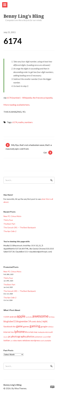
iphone (19, 331)
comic (33, 321)
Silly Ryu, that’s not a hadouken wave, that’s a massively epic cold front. (29, 147)
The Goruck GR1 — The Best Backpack (20, 227)
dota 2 (39, 321)
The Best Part (9, 224)
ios (12, 332)
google (44, 326)
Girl (45, 152)
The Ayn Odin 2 (10, 231)
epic (45, 321)
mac (35, 332)
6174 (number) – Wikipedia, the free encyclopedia (29, 97)
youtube (47, 340)
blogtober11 (10, 321)
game (19, 326)
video (15, 341)
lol (29, 332)
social (45, 337)
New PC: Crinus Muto (12, 216)
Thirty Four (8, 220)
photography (18, 336)
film (14, 327)
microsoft (49, 332)
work (42, 341)
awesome (40, 316)
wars (20, 340)
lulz (31, 332)
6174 (13, 41)
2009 (7, 317)
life (26, 332)
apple (21, 316)
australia (29, 317)
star (49, 336)
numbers (29, 122)
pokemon (38, 337)
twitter (7, 340)
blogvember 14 (23, 321)
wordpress (35, 340)
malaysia (41, 332)
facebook (8, 326)
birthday (51, 317)
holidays (50, 327)
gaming (35, 326)
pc (9, 336)
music (6, 337)
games (26, 326)
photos (30, 336)
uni (11, 340)
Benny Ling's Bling (24, 16)
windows (26, 340)
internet (7, 332)
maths (21, 122)
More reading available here (16, 104)
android (13, 316)
